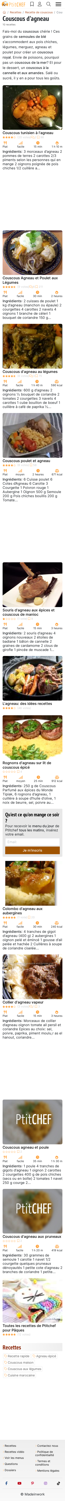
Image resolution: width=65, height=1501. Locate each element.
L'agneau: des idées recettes (27, 703)
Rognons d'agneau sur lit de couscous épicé (27, 765)
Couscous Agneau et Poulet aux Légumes (30, 280)
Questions (11, 1464)
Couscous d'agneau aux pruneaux (32, 1236)
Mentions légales (48, 1470)
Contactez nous (47, 1445)
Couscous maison (21, 1362)
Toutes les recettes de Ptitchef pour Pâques (29, 1328)
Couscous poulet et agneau (26, 461)
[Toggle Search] (48, 4)
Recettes (10, 1445)
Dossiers (10, 1470)
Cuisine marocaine (21, 1375)
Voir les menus (14, 1458)
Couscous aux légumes (24, 1369)
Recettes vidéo (14, 1451)
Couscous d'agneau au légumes (30, 371)
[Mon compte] (40, 4)
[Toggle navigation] (58, 4)
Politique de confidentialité (44, 1453)
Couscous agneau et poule (26, 1147)
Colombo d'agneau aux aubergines (23, 911)
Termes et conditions (42, 1463)
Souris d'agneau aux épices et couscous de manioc (29, 612)
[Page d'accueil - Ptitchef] (4, 12)
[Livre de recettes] (32, 4)
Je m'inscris (32, 850)
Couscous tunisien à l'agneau (28, 133)
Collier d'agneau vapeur (23, 1002)
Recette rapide (18, 1356)
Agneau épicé (46, 1356)
